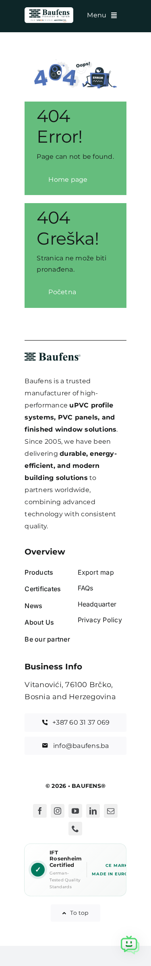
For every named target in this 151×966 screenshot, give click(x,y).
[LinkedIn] (93, 811)
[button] (130, 945)
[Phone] (75, 828)
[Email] (111, 811)
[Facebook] (40, 811)
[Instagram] (57, 811)
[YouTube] (75, 811)
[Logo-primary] (49, 10)
